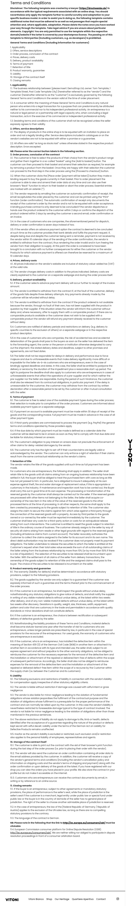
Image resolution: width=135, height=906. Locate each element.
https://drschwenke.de (93, 8)
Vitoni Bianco (36, 899)
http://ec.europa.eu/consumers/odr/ (84, 822)
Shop (49, 899)
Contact (101, 899)
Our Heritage (62, 899)
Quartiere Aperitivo (83, 899)
